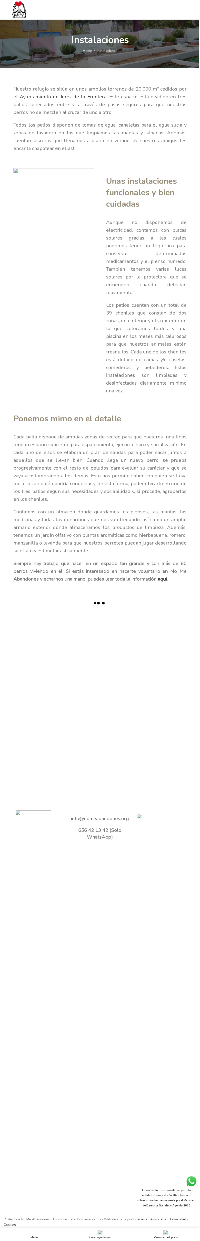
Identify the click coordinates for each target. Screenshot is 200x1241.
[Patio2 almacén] (164, 717)
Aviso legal (159, 1219)
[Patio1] (35, 631)
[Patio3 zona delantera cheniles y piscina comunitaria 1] (78, 674)
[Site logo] (19, 9)
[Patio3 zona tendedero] (121, 631)
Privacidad (178, 1219)
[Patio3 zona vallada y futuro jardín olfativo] (78, 631)
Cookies (10, 1224)
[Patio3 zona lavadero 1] (35, 674)
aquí (162, 579)
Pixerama (140, 1219)
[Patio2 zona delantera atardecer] (35, 717)
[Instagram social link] (187, 9)
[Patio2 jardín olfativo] (78, 717)
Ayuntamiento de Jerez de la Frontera (63, 96)
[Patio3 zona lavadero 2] (164, 631)
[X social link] (181, 9)
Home (87, 50)
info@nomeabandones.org (100, 818)
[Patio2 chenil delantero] (121, 717)
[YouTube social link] (193, 9)
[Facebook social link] (175, 9)
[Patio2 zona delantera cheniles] (164, 674)
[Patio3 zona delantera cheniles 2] (121, 674)
